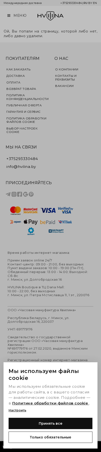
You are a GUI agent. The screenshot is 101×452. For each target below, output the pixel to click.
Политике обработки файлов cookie (50, 403)
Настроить (17, 410)
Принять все (51, 423)
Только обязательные (50, 437)
